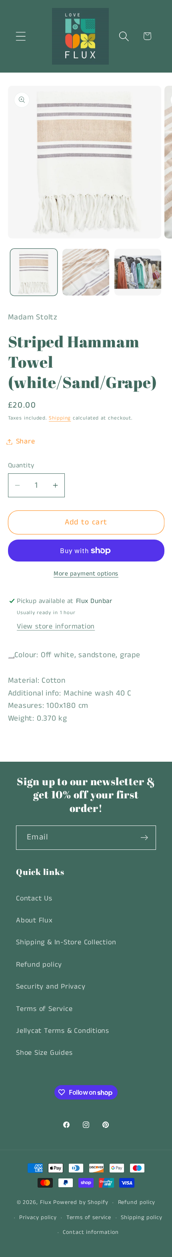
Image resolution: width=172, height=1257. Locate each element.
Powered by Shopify (80, 1202)
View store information (56, 626)
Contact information (90, 1232)
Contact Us (34, 898)
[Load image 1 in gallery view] (33, 272)
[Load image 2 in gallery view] (85, 272)
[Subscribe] (144, 838)
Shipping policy (141, 1218)
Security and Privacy (51, 986)
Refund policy (39, 964)
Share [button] (25, 441)
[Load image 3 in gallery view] (137, 272)
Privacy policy (38, 1218)
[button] (20, 36)
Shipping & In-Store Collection (66, 942)
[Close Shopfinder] (11, 657)
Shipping (60, 418)
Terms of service (89, 1218)
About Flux (34, 920)
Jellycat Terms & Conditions (62, 1031)
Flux (46, 1202)
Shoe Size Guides (44, 1053)
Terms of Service (44, 1009)
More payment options (86, 574)
